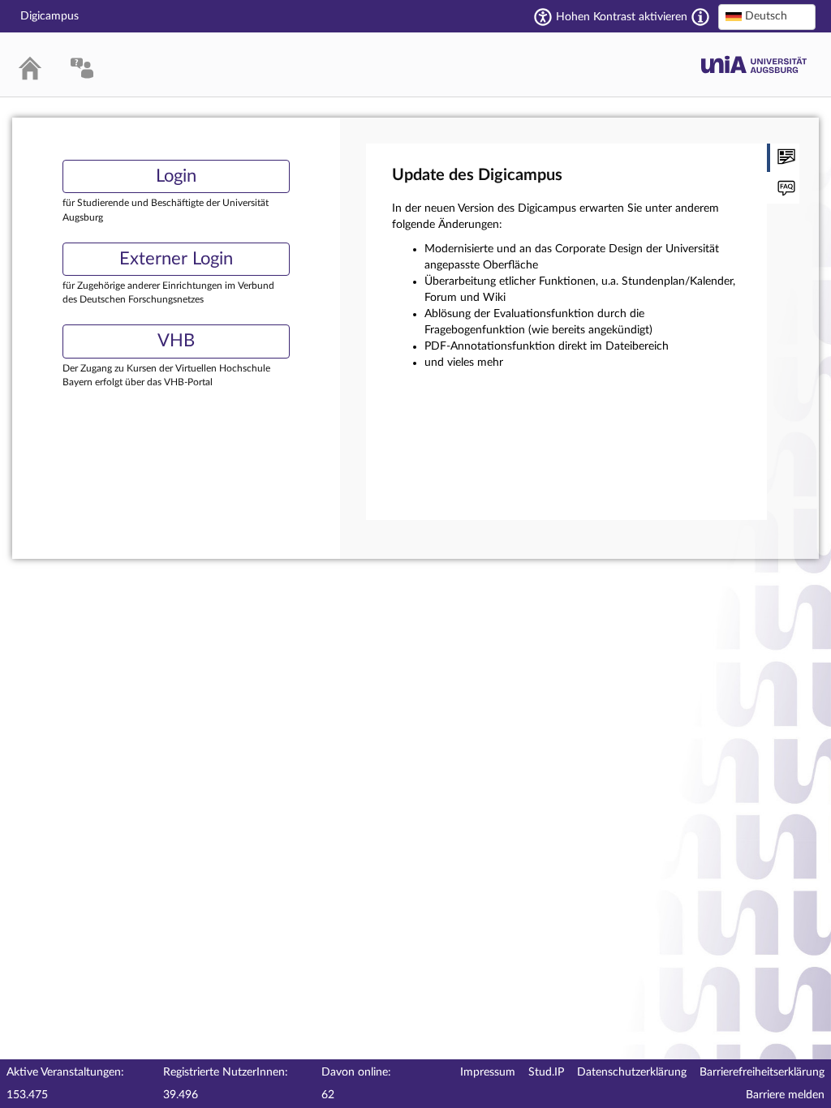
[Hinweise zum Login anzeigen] (783, 189)
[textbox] (767, 16)
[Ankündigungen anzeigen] (783, 158)
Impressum (487, 1072)
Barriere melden (785, 1095)
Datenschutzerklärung (632, 1072)
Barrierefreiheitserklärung (762, 1072)
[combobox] (767, 17)
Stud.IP (546, 1072)
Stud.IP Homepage (754, 64)
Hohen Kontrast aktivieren (621, 17)
